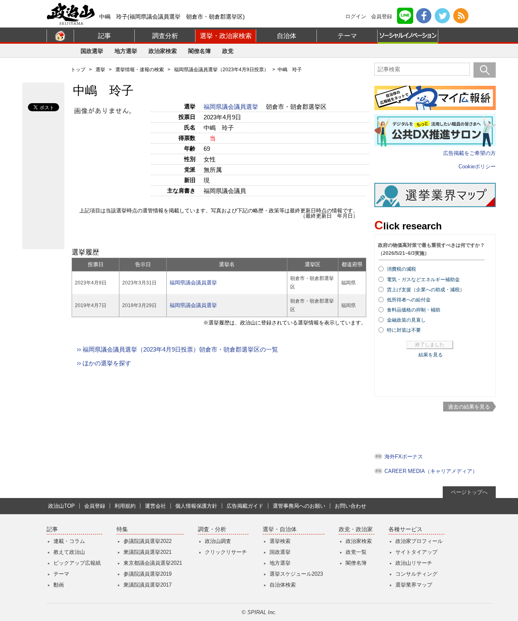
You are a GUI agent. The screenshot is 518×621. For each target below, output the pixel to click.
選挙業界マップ (413, 584)
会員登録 (381, 16)
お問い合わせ (350, 506)
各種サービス (405, 529)
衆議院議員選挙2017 (147, 584)
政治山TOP (61, 506)
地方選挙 (126, 51)
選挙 (100, 69)
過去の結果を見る (469, 407)
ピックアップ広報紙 (77, 563)
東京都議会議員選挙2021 (152, 563)
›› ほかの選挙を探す (104, 363)
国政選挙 (92, 51)
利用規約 (125, 506)
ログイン (355, 16)
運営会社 (155, 506)
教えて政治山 (69, 552)
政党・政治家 (356, 529)
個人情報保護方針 (196, 506)
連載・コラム (69, 541)
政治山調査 (218, 541)
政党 (228, 51)
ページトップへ (469, 492)
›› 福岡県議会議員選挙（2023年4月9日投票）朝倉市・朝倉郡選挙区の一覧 (177, 349)
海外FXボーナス (403, 457)
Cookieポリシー (477, 166)
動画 (58, 584)
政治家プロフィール (419, 541)
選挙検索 (280, 541)
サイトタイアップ (416, 552)
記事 (104, 35)
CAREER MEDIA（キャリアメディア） (431, 471)
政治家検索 (163, 51)
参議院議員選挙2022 (147, 541)
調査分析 (165, 35)
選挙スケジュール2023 (296, 573)
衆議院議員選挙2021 (147, 552)
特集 (122, 529)
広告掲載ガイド (245, 506)
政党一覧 (356, 552)
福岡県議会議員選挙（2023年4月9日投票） (221, 69)
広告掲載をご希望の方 (469, 153)
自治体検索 (283, 584)
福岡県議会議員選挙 (232, 106)
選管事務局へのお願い (299, 506)
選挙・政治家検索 (226, 35)
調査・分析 (212, 529)
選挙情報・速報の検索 (139, 69)
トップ (78, 69)
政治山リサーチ (413, 563)
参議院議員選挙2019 (147, 573)
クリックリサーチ (226, 552)
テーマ (347, 35)
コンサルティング (416, 573)
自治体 (286, 35)
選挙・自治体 (280, 529)
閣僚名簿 (199, 51)
